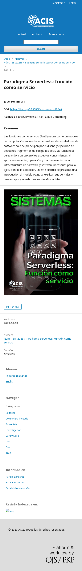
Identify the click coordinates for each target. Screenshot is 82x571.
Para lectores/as (15, 476)
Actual (22, 34)
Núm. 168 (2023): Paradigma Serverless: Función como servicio (39, 62)
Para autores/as (15, 482)
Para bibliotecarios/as (18, 488)
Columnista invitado (17, 418)
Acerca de (55, 34)
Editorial (10, 413)
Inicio (7, 58)
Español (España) (16, 376)
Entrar (72, 3)
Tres (8, 453)
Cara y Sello (12, 435)
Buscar (41, 48)
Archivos (37, 34)
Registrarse (58, 3)
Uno (8, 441)
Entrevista (11, 424)
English (10, 381)
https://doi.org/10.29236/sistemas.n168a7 (36, 109)
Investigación (13, 430)
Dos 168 (14, 307)
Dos (8, 447)
